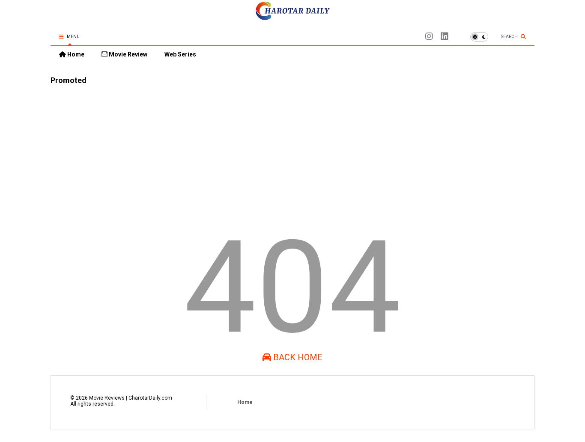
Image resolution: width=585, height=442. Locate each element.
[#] (444, 36)
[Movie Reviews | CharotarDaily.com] (292, 17)
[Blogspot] (429, 36)
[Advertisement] (292, 151)
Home (75, 54)
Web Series (180, 54)
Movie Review (127, 54)
